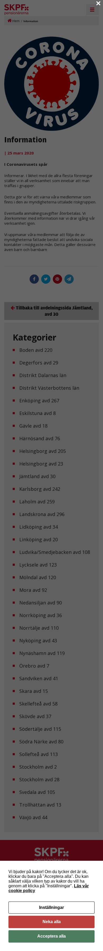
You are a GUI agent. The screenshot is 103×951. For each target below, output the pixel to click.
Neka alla (52, 921)
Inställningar (51, 907)
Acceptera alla (51, 936)
